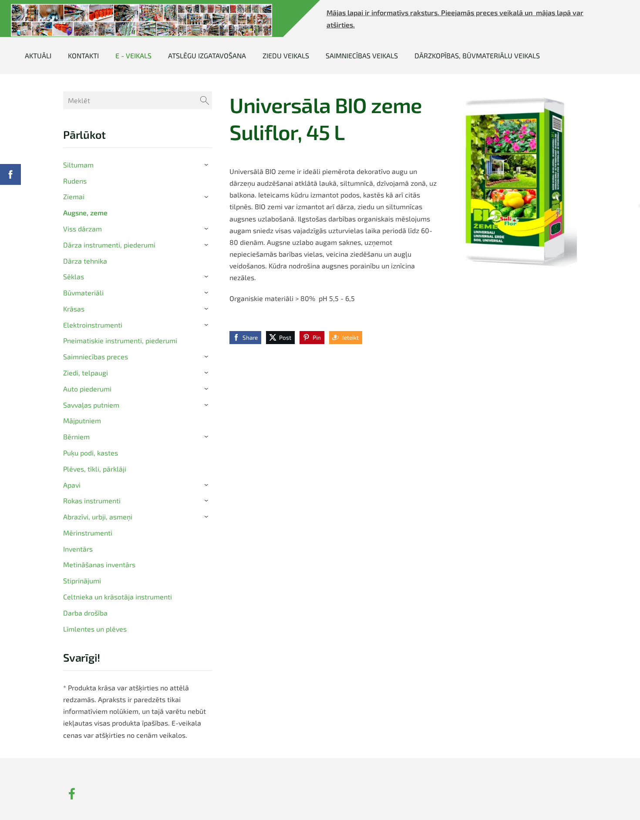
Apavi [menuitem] (72, 485)
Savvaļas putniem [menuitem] (91, 405)
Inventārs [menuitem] (78, 549)
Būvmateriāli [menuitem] (83, 292)
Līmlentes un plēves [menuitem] (95, 629)
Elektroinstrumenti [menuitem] (92, 325)
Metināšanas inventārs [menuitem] (99, 564)
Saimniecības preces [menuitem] (95, 356)
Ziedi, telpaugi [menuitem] (85, 372)
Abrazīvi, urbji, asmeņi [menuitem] (97, 516)
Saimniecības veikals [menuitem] (362, 55)
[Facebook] (72, 793)
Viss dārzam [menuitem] (82, 228)
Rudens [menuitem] (75, 181)
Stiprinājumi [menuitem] (82, 580)
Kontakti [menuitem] (83, 55)
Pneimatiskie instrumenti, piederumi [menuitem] (120, 340)
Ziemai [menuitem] (73, 196)
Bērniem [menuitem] (76, 436)
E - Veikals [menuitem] (133, 55)
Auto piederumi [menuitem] (87, 389)
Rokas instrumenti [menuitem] (92, 500)
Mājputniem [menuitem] (82, 420)
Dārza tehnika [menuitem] (85, 261)
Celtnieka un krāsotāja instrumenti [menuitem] (117, 596)
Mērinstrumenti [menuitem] (87, 533)
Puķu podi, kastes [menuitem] (90, 452)
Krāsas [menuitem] (73, 309)
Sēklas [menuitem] (73, 276)
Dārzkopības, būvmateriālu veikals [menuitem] (477, 55)
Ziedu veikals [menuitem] (286, 55)
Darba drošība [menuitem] (85, 613)
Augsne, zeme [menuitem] (85, 212)
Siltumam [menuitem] (78, 165)
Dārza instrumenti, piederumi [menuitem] (109, 245)
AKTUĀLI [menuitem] (38, 55)
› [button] (208, 165)
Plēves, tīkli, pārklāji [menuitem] (94, 469)
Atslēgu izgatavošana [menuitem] (207, 55)
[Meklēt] (205, 100)
